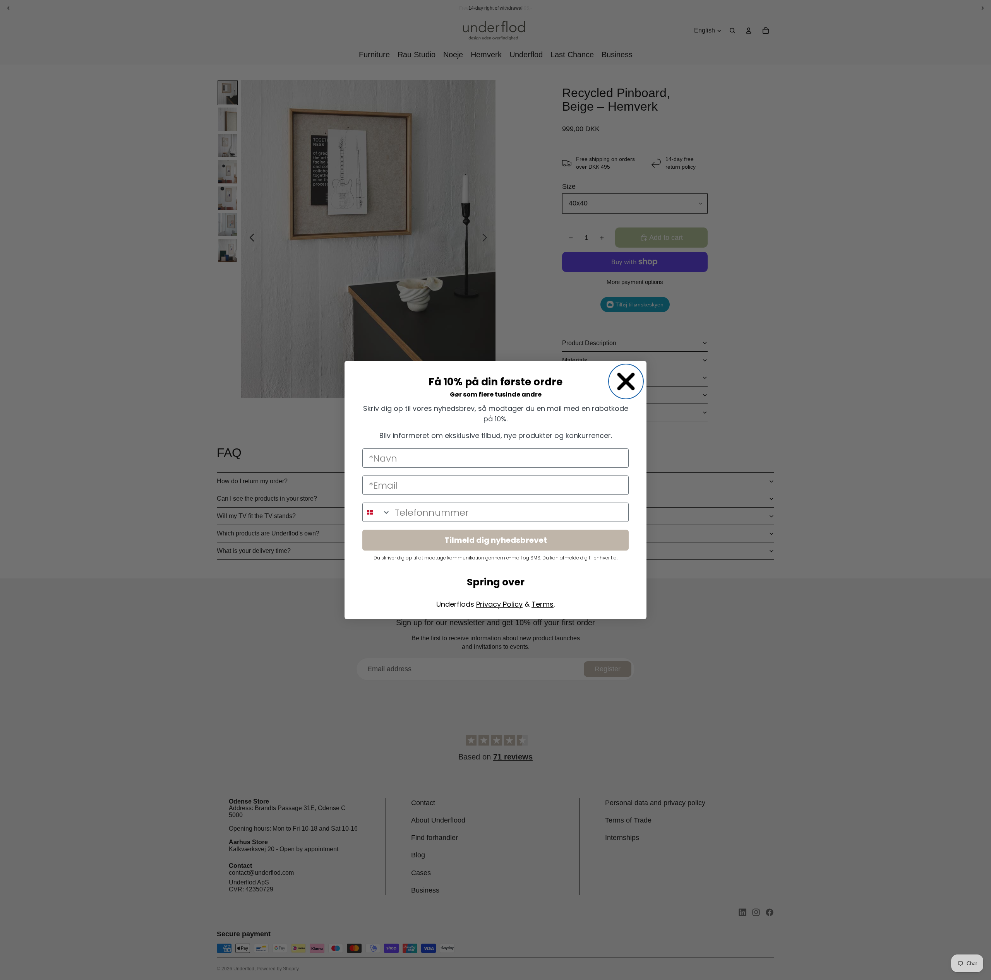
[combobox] (377, 512)
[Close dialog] (626, 381)
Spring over (496, 582)
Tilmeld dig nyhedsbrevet (495, 540)
